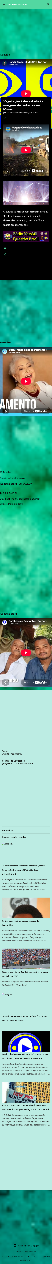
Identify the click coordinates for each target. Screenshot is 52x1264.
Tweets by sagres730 (12, 754)
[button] (5, 118)
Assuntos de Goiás (17, 4)
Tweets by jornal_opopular (12, 478)
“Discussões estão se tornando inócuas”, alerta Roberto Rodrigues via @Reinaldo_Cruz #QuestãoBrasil (23, 870)
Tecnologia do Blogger (28, 1245)
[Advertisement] (26, 310)
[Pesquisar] (48, 4)
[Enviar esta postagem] (5, 249)
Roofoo (33, 1251)
